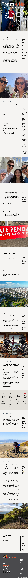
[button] (26, 0)
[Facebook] (7, 572)
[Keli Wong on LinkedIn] (20, 566)
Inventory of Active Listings (23, 421)
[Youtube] (4, 572)
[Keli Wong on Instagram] (21, 566)
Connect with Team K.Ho (7, 565)
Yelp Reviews (23, 470)
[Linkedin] (9, 572)
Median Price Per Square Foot (23, 427)
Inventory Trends (23, 263)
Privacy (21, 571)
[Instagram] (5, 572)
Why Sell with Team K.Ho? (23, 258)
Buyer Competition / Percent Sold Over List (24, 424)
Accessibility (21, 572)
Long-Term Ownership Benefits (24, 261)
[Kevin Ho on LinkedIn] (20, 562)
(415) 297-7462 (5, 566)
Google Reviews (23, 473)
